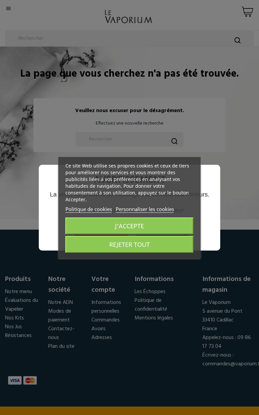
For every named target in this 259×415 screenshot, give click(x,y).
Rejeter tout (129, 244)
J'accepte (129, 226)
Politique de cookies (88, 209)
